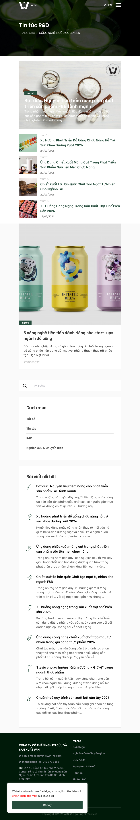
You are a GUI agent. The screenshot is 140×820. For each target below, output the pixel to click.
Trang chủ (27, 32)
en (110, 5)
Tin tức (30, 93)
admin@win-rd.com (48, 755)
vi (105, 5)
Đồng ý (47, 805)
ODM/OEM (79, 760)
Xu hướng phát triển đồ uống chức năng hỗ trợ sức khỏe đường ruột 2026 (77, 142)
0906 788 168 (51, 761)
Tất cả (30, 418)
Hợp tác (78, 772)
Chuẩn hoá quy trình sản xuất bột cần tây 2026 (73, 697)
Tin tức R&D (80, 779)
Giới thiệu (79, 747)
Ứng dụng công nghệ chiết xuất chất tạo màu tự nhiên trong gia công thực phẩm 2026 (73, 639)
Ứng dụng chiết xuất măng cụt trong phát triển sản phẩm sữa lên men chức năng (78, 164)
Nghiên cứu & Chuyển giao (44, 447)
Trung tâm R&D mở (84, 766)
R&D (29, 438)
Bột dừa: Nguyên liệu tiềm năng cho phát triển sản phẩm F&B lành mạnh (69, 103)
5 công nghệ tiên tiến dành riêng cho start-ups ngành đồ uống (68, 335)
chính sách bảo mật (24, 795)
